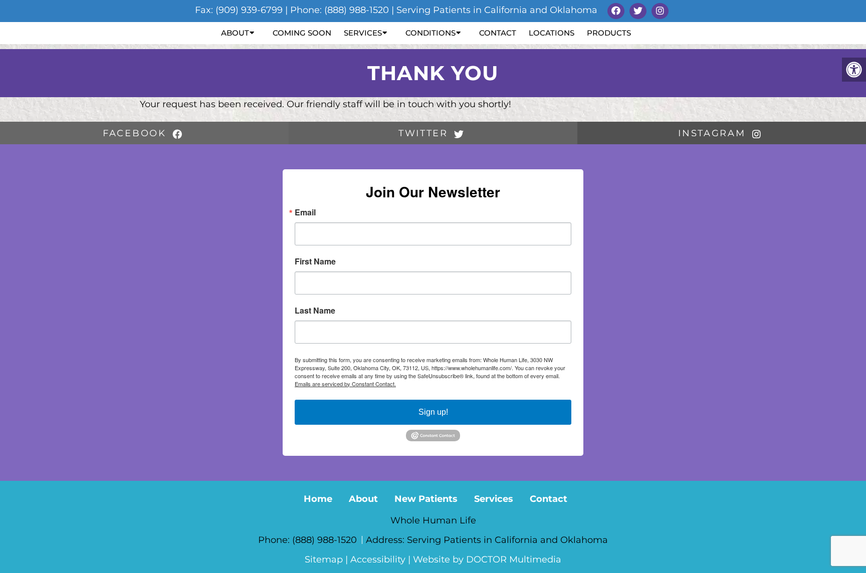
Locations (551, 33)
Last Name (315, 311)
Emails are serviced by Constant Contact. (345, 384)
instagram (713, 133)
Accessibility (377, 559)
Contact (497, 33)
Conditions (430, 33)
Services (363, 33)
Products (609, 33)
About (235, 33)
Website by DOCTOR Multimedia (487, 559)
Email (305, 212)
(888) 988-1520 (325, 539)
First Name (315, 261)
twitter (425, 133)
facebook (136, 133)
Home (318, 498)
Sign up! (433, 412)
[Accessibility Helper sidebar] (854, 70)
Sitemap (324, 559)
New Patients (426, 498)
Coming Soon (302, 33)
